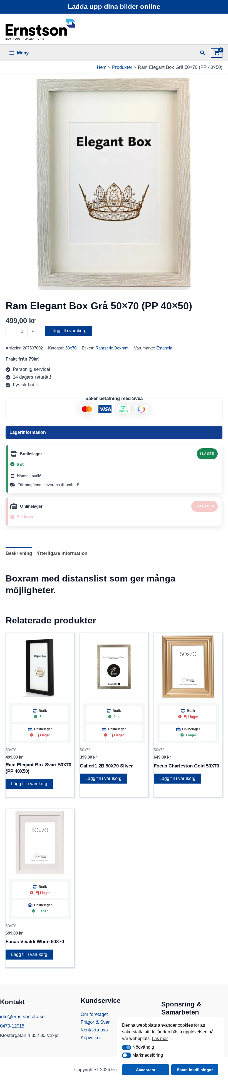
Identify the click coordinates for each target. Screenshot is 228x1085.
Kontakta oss (94, 1030)
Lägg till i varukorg (68, 330)
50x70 (70, 348)
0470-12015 (12, 1026)
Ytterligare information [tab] (62, 553)
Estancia (164, 348)
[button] (126, 1047)
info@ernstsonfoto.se (22, 1016)
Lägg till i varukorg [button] (29, 783)
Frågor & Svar (95, 1022)
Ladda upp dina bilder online (114, 6)
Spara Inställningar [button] (195, 1070)
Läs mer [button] (160, 1038)
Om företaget (94, 1014)
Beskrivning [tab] (19, 553)
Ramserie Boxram (112, 348)
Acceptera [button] (145, 1070)
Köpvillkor (91, 1037)
